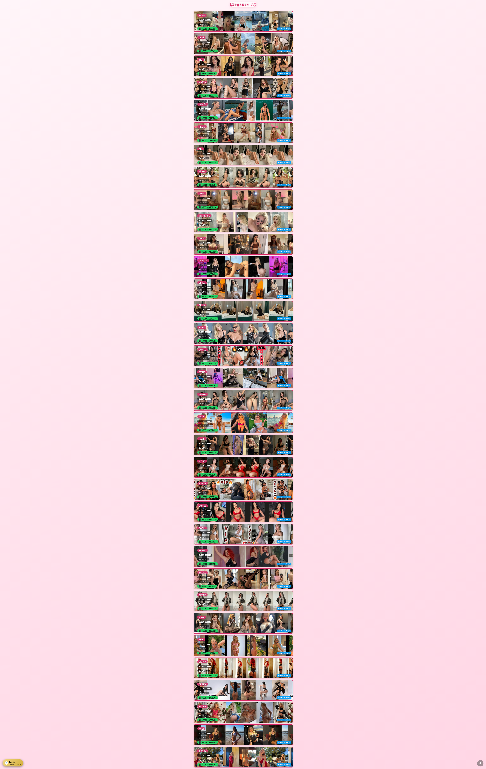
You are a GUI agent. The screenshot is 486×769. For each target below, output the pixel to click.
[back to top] (480, 763)
